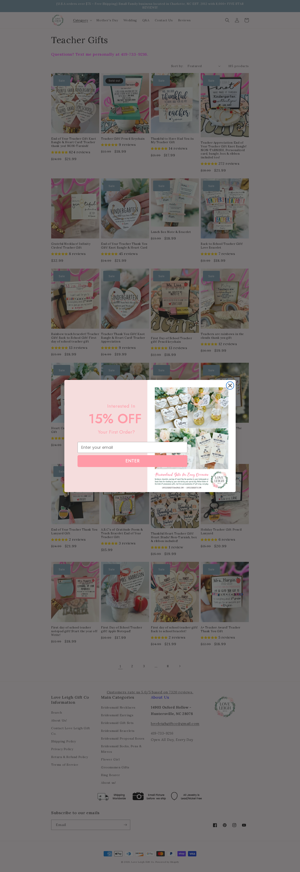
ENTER (132, 461)
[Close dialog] (230, 385)
